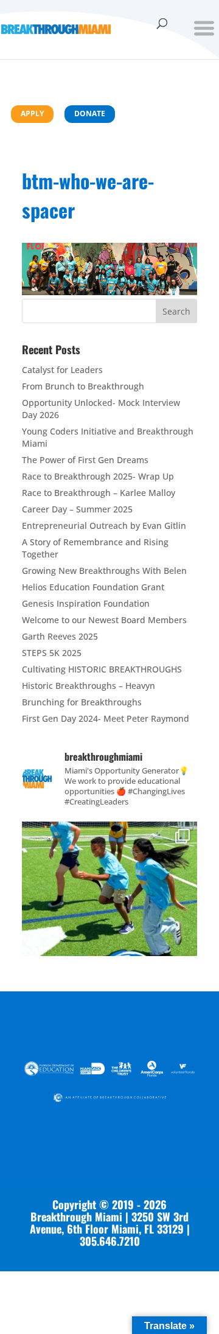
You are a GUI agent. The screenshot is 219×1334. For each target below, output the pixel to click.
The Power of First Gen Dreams (85, 460)
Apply (32, 113)
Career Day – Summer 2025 (77, 509)
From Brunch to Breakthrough (83, 386)
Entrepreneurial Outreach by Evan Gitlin (104, 525)
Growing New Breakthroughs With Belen (104, 570)
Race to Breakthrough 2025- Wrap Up (98, 476)
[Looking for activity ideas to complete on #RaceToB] (109, 909)
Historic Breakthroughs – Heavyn (88, 685)
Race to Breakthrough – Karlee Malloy (98, 492)
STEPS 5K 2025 (52, 652)
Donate (89, 113)
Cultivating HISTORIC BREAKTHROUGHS (102, 669)
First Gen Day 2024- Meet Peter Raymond (105, 718)
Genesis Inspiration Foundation (86, 603)
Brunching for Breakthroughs (82, 702)
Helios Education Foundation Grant (93, 587)
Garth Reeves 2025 (60, 636)
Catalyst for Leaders (62, 369)
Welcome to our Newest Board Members (104, 620)
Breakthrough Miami (76, 1216)
